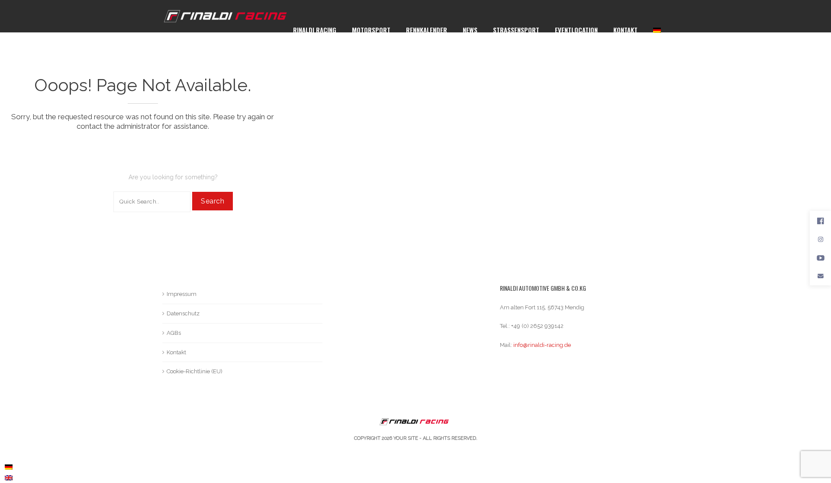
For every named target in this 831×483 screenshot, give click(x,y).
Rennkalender (426, 30)
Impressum (181, 294)
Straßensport (516, 30)
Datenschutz (183, 313)
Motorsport (371, 30)
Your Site (405, 438)
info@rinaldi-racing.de (542, 345)
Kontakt (625, 30)
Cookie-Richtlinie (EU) (194, 371)
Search (212, 201)
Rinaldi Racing (314, 30)
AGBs (174, 333)
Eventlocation (576, 30)
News (470, 30)
